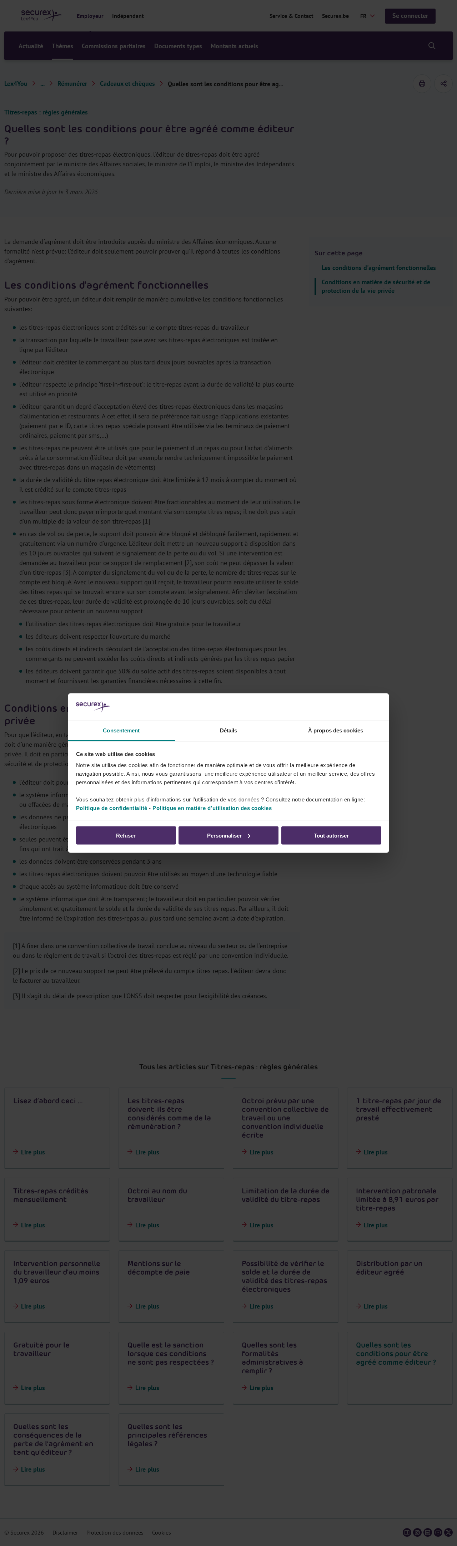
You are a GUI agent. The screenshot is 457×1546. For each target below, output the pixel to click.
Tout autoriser (331, 835)
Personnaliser (224, 835)
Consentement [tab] (121, 730)
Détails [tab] (228, 730)
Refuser (126, 835)
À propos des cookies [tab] (335, 730)
